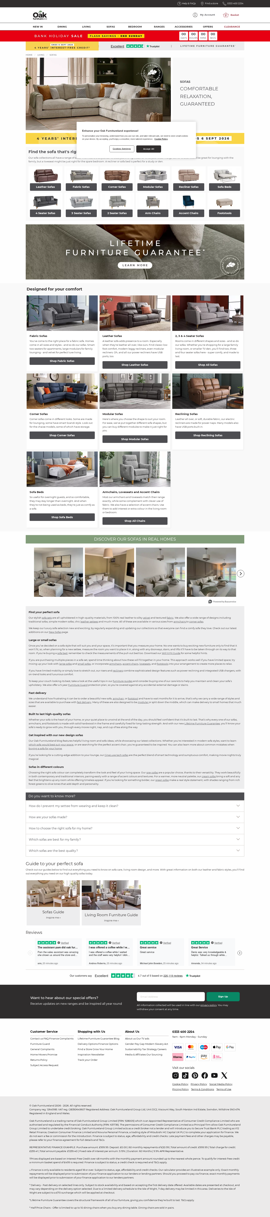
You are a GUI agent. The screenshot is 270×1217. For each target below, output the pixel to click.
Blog (116, 1038)
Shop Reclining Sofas (207, 435)
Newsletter (97, 1054)
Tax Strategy (149, 1049)
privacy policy (208, 1005)
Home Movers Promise (43, 1054)
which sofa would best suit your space (51, 744)
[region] (136, 140)
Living (86, 26)
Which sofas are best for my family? (55, 839)
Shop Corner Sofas (62, 435)
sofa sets (47, 617)
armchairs (180, 621)
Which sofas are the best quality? (53, 851)
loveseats (144, 663)
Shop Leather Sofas (135, 364)
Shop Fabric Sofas (62, 361)
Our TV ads (142, 1038)
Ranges (159, 26)
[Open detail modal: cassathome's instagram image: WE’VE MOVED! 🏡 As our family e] (109, 572)
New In (38, 26)
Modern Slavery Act (156, 1043)
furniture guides (122, 681)
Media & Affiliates (135, 1054)
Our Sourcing (154, 1054)
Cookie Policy (180, 1084)
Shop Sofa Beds (62, 517)
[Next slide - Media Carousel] (240, 573)
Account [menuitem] (207, 14)
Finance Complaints (61, 1038)
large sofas (65, 663)
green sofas (162, 780)
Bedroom (135, 26)
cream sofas (209, 776)
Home (29, 55)
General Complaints (42, 1049)
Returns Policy (38, 1059)
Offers (208, 26)
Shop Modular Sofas (135, 439)
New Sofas (55, 632)
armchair (118, 698)
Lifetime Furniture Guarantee (202, 723)
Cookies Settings (122, 149)
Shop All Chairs (135, 521)
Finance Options (108, 1043)
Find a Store (85, 1049)
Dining (62, 26)
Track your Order (88, 1059)
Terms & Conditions (202, 1089)
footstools (162, 663)
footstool (133, 698)
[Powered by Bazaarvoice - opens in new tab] (222, 602)
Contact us (36, 1038)
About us (130, 1038)
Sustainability (133, 1049)
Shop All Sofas (208, 364)
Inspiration (84, 1054)
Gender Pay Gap (135, 1043)
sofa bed (62, 653)
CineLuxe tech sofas (116, 755)
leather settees (89, 621)
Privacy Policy (199, 1084)
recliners (118, 670)
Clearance (232, 26)
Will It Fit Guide (171, 653)
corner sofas (196, 621)
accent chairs (130, 663)
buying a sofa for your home (45, 748)
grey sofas (152, 772)
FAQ (46, 1038)
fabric (170, 617)
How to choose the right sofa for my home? (60, 828)
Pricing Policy (180, 1089)
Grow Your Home (103, 1049)
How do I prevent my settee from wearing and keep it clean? (73, 806)
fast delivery (84, 702)
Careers (161, 1049)
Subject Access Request (44, 1065)
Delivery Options (88, 1043)
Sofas (111, 26)
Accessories (183, 26)
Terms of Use (223, 1089)
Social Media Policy (220, 1084)
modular (143, 702)
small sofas (84, 663)
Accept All (148, 149)
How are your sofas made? (48, 817)
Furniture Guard (78, 684)
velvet (146, 617)
